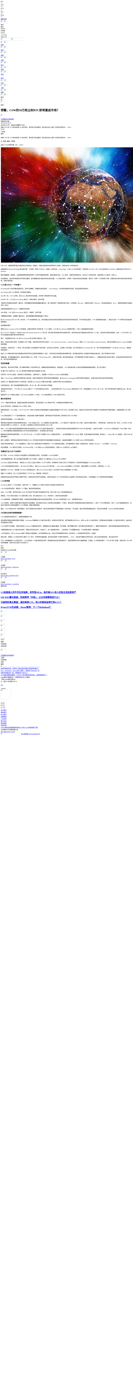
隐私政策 (4, 723)
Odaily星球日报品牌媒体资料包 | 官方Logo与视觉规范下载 (19, 727)
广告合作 (4, 719)
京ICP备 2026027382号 (8, 732)
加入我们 (4, 714)
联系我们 (4, 712)
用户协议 (4, 721)
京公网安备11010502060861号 (30, 734)
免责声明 (4, 725)
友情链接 (4, 716)
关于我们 (4, 710)
